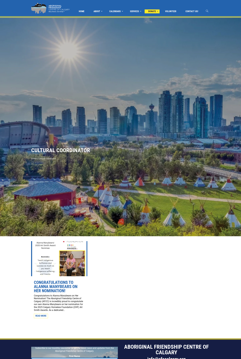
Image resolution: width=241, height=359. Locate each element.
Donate (152, 11)
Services (134, 11)
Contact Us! (191, 11)
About (97, 11)
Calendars (115, 11)
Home (81, 11)
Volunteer (170, 11)
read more (40, 315)
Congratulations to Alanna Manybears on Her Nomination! (55, 286)
